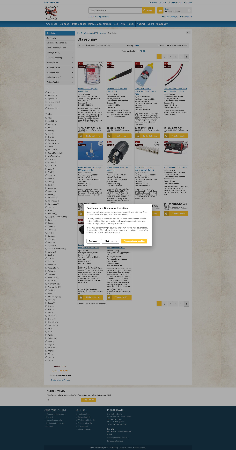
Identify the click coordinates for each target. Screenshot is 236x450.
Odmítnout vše (110, 241)
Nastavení (93, 241)
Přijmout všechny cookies (134, 241)
